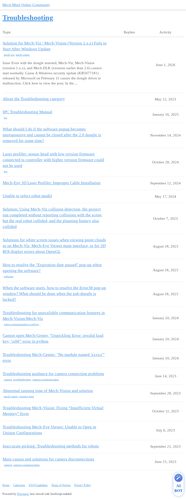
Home (5, 485)
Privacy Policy (82, 485)
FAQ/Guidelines (38, 485)
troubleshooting (22, 379)
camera (8, 379)
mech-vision (23, 54)
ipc (5, 117)
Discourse (23, 494)
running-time (26, 396)
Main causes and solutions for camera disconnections (48, 459)
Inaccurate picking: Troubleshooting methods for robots (51, 446)
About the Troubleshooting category (34, 99)
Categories (19, 485)
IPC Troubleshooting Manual (27, 112)
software (8, 276)
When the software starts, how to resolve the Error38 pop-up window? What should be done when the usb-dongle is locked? (54, 294)
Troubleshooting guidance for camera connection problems (53, 373)
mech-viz (9, 54)
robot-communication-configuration (23, 324)
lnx (6, 171)
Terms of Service (61, 485)
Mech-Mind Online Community (26, 5)
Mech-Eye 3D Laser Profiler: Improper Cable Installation (52, 183)
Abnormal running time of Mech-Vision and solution (48, 390)
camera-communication (45, 379)
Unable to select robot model (27, 196)
